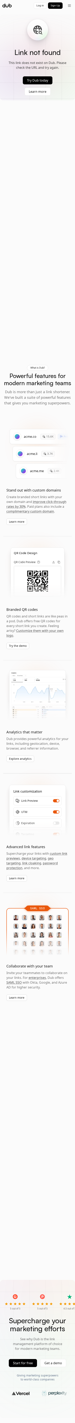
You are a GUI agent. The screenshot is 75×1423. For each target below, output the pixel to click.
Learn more (37, 91)
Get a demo (53, 1363)
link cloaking (31, 863)
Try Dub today (37, 80)
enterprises (37, 977)
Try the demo (18, 646)
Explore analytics (20, 759)
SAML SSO (14, 982)
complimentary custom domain (30, 511)
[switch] (56, 800)
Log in (40, 5)
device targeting (34, 858)
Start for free (23, 1363)
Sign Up (55, 5)
